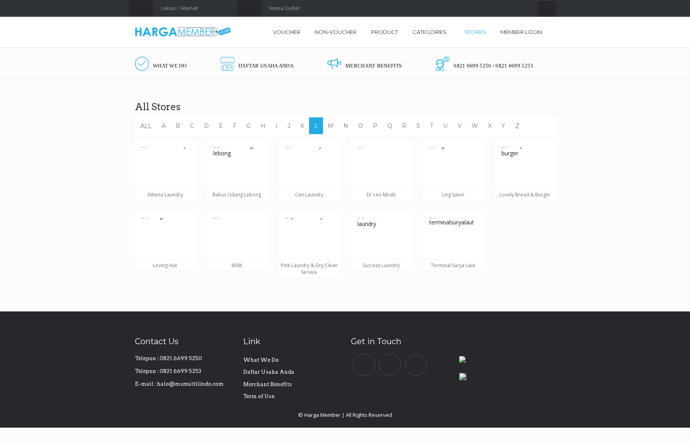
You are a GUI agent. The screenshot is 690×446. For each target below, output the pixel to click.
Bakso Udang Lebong (236, 194)
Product (384, 32)
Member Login (521, 32)
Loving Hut (165, 265)
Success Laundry (381, 265)
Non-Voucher (336, 32)
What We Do (261, 360)
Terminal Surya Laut (453, 265)
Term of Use (258, 396)
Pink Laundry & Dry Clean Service (309, 268)
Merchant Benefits (267, 384)
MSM (237, 265)
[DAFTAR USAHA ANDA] (256, 56)
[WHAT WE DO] (160, 56)
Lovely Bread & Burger (525, 194)
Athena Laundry (165, 194)
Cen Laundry (309, 194)
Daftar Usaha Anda (268, 372)
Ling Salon (453, 194)
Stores (475, 32)
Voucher (286, 32)
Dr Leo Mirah (381, 194)
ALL (146, 126)
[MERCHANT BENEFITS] (364, 56)
